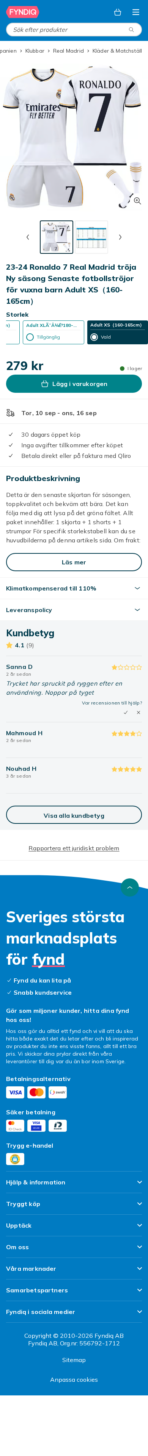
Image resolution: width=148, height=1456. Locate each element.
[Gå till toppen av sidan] (130, 887)
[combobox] (74, 29)
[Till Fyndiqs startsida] (22, 12)
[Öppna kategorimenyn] (136, 12)
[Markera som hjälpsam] (125, 712)
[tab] (56, 237)
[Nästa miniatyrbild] (120, 237)
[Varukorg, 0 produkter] (118, 12)
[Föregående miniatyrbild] (28, 237)
